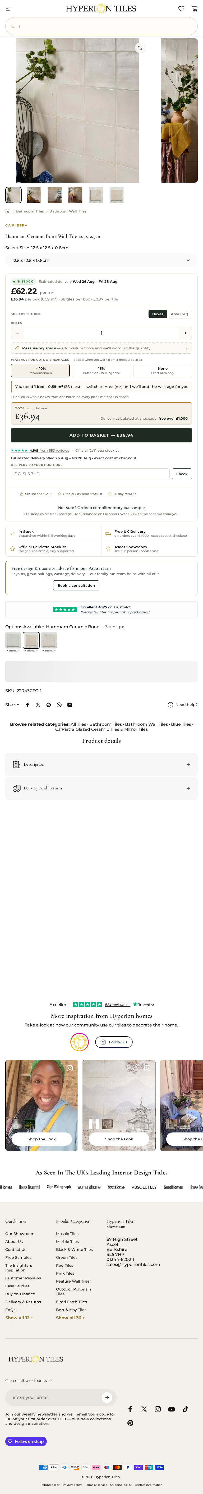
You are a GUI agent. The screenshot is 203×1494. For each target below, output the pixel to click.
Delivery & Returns (23, 1301)
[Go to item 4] (75, 195)
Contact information (148, 1485)
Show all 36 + (70, 1317)
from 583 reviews (40, 450)
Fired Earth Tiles (71, 1301)
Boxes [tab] (157, 314)
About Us (14, 1241)
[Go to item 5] (96, 195)
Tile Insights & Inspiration (18, 1268)
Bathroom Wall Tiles (68, 211)
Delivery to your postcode (37, 465)
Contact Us (15, 1249)
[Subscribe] (107, 1397)
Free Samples (18, 1257)
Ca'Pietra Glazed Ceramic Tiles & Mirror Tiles (101, 729)
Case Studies (17, 1286)
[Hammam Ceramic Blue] (13, 640)
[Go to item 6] (116, 195)
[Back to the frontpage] (8, 211)
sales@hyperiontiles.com (133, 1264)
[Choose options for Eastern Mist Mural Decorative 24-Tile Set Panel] (107, 1124)
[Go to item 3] (55, 195)
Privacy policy (72, 1485)
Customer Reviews (23, 1278)
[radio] (40, 370)
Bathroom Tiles (30, 211)
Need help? (187, 704)
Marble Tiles (67, 1241)
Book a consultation (76, 585)
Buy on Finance (20, 1294)
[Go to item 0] (13, 195)
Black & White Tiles (74, 1249)
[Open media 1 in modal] (140, 48)
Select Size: (36, 247)
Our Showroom (20, 1233)
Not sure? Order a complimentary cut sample (101, 508)
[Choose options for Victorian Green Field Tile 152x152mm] (30, 1124)
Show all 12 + (19, 1317)
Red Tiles (64, 1265)
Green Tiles (66, 1257)
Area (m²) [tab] (179, 314)
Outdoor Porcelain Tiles (73, 1291)
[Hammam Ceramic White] (49, 640)
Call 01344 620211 (31, 585)
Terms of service (96, 1485)
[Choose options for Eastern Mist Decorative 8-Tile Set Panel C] (94, 1124)
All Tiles (78, 724)
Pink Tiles (65, 1273)
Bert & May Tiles (71, 1309)
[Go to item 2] (34, 195)
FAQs (10, 1309)
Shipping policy (121, 1485)
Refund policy (50, 1485)
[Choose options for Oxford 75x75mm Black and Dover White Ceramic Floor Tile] (17, 1124)
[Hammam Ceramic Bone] (31, 640)
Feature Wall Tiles (73, 1281)
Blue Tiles (181, 724)
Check (182, 474)
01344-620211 (120, 1259)
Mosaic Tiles (67, 1233)
